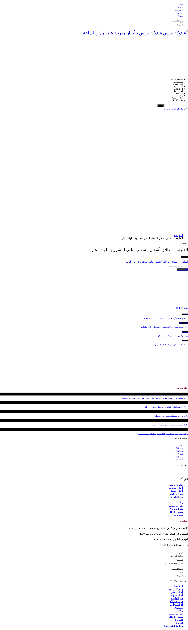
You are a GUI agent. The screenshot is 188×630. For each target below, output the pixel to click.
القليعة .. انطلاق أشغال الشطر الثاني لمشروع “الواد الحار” (156, 261)
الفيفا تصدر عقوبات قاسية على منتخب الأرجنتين (170, 425)
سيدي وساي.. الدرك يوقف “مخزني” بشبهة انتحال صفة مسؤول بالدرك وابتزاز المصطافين (154, 398)
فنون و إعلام (178, 91)
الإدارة (181, 23)
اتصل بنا (180, 25)
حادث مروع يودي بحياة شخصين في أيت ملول (171, 416)
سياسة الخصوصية (177, 21)
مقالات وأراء (176, 508)
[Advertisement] (94, 58)
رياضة (180, 96)
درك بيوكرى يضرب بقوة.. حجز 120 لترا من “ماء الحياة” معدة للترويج (162, 434)
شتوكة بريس (178, 82)
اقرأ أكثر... (182, 269)
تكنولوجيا (179, 93)
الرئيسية (178, 586)
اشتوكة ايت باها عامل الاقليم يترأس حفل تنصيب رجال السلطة (165, 407)
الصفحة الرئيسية (176, 79)
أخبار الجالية (176, 604)
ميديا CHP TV (177, 100)
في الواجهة (178, 89)
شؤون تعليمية (177, 98)
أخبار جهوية (178, 86)
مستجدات (185, 314)
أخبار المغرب (178, 84)
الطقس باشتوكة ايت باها (174, 563)
